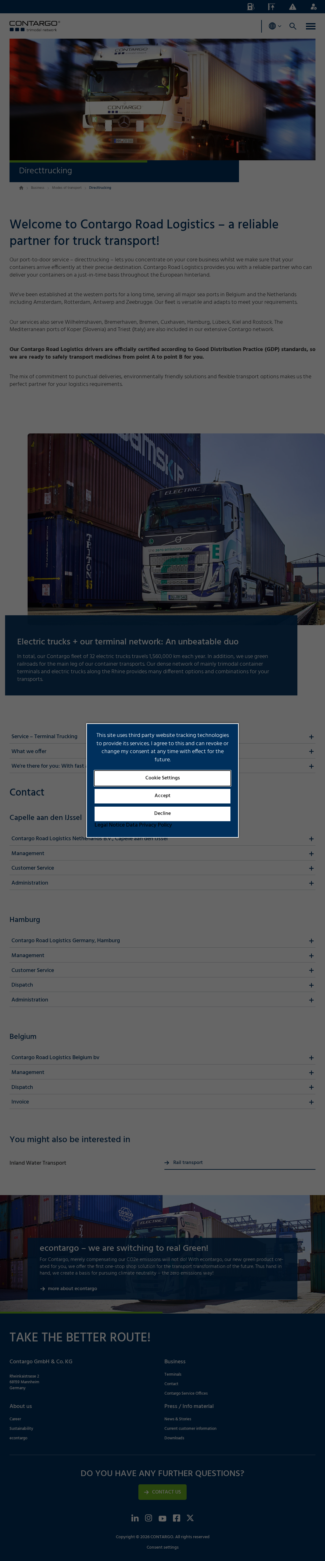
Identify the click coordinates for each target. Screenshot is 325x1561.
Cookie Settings (162, 778)
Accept (162, 796)
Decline (162, 813)
